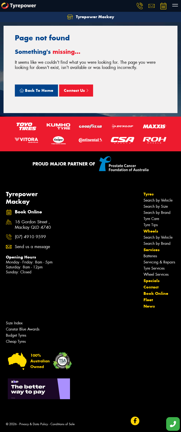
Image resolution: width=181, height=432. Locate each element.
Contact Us (75, 90)
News (149, 306)
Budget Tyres (16, 335)
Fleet (148, 299)
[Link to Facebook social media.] (135, 421)
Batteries (150, 256)
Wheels (151, 231)
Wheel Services (156, 274)
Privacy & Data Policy (33, 424)
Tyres (149, 194)
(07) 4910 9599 (30, 237)
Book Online (156, 293)
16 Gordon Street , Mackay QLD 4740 (33, 224)
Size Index (14, 323)
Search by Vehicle (158, 200)
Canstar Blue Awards (22, 329)
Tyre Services (154, 268)
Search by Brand (157, 212)
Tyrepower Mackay (94, 16)
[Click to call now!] (139, 6)
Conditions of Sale (62, 424)
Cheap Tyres (16, 341)
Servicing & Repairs (159, 262)
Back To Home (38, 90)
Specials (152, 280)
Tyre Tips (151, 224)
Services (152, 249)
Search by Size (156, 206)
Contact (151, 287)
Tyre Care (151, 218)
